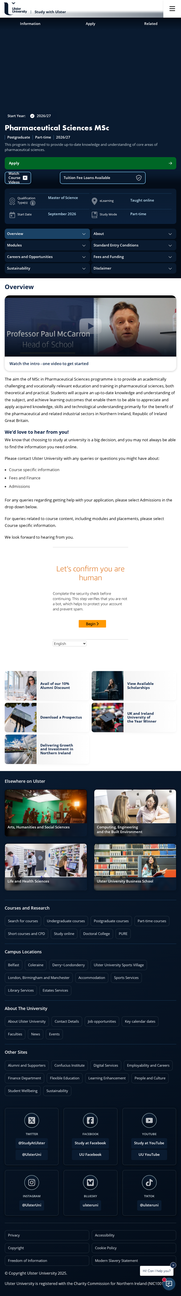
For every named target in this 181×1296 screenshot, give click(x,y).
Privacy (14, 1235)
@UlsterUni (28, 1153)
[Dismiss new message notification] (173, 1265)
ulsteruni (90, 1205)
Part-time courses (150, 919)
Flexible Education (63, 1077)
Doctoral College (95, 932)
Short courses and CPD (25, 932)
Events (53, 1033)
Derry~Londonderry (67, 963)
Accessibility (105, 1235)
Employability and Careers (146, 1064)
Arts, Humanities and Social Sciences (39, 827)
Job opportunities (102, 1021)
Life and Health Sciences (28, 881)
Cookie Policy (106, 1247)
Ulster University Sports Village (119, 964)
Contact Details (67, 1021)
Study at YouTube (149, 1143)
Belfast (12, 963)
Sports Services (125, 976)
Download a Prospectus (61, 716)
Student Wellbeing (21, 1089)
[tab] (47, 234)
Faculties (15, 1034)
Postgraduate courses (109, 919)
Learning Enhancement (105, 1077)
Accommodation (90, 976)
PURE (123, 933)
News (34, 1033)
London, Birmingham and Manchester (39, 977)
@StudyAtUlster (31, 1143)
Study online (62, 932)
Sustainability (55, 1089)
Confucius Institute (68, 1064)
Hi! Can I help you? (157, 1271)
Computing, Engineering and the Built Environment (119, 829)
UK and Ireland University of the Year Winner (141, 718)
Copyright (16, 1247)
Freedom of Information (27, 1260)
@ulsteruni (148, 1203)
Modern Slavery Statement (116, 1260)
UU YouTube (149, 1154)
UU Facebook (90, 1154)
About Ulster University (27, 1021)
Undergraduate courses (64, 919)
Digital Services (104, 1064)
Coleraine (34, 963)
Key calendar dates (140, 1021)
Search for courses (23, 920)
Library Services (19, 989)
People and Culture (148, 1077)
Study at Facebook (90, 1143)
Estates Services (53, 989)
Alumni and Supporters (25, 1064)
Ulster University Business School (125, 881)
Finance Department (23, 1077)
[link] (47, 685)
